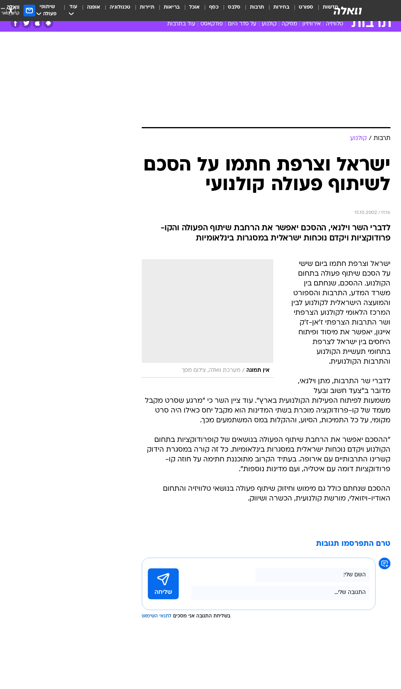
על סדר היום (242, 24)
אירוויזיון (311, 24)
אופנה (93, 7)
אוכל (194, 7)
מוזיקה (289, 24)
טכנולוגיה (120, 7)
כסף (214, 7)
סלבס (234, 7)
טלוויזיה (334, 24)
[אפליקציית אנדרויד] (48, 23)
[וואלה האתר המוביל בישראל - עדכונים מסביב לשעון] (348, 10)
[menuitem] (301, 11)
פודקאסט (211, 24)
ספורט (306, 7)
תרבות (257, 7)
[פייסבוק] (15, 23)
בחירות (281, 7)
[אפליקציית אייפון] (37, 23)
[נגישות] (11, 10)
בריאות (172, 7)
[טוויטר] (26, 23)
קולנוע (269, 24)
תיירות (147, 7)
